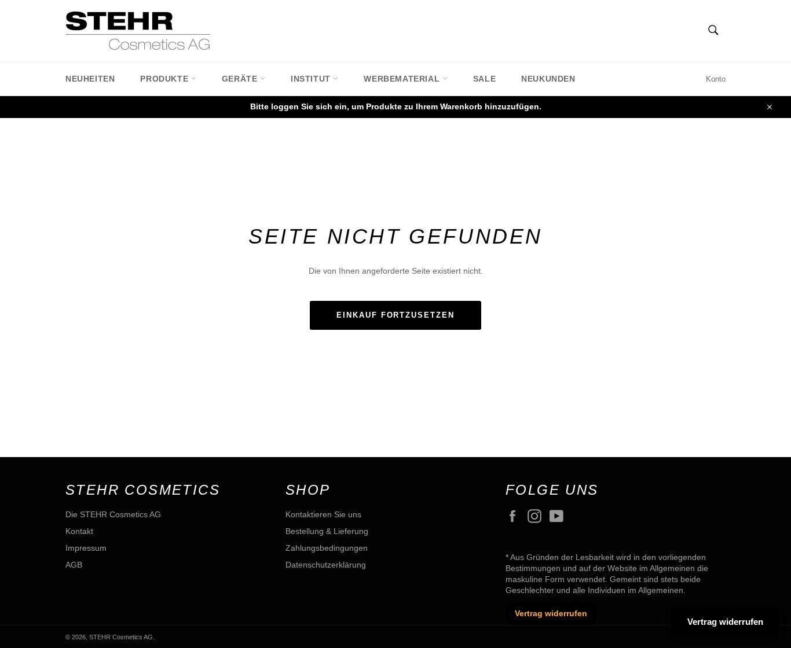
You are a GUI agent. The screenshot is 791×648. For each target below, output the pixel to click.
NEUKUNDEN (548, 78)
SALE (484, 78)
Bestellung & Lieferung (326, 531)
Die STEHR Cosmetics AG (113, 514)
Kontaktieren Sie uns (323, 514)
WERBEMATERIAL (403, 78)
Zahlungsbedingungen (326, 548)
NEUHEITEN (90, 78)
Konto (716, 79)
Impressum (86, 548)
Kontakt (79, 531)
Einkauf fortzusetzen (395, 315)
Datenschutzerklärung (325, 564)
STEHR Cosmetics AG (121, 637)
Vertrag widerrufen (551, 613)
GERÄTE (241, 78)
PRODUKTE (165, 78)
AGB (73, 564)
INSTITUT (312, 78)
